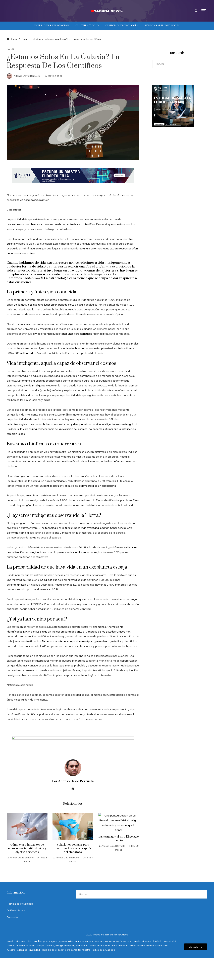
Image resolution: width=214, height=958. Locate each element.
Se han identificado (53, 481)
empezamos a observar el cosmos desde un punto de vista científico (53, 224)
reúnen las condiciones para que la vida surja (68, 274)
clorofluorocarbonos (85, 552)
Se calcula (46, 579)
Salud (10, 49)
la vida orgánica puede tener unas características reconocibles (70, 333)
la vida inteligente (34, 385)
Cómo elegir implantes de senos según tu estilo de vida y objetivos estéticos (27, 848)
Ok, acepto (195, 946)
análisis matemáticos (75, 414)
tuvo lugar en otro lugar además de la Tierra (80, 270)
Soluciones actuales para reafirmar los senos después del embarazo (72, 848)
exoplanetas (18, 584)
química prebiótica (55, 324)
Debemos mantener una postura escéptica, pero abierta (76, 641)
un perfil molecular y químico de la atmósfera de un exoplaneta (78, 485)
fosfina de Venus (113, 461)
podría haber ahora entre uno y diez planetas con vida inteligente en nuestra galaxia (86, 424)
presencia (63, 552)
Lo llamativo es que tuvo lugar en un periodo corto (44, 304)
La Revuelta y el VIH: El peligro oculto (118, 838)
